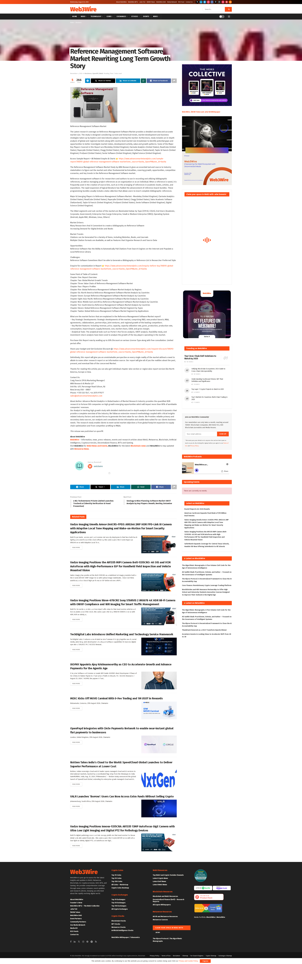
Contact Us (189, 2)
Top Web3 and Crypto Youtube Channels (168, 875)
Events (146, 16)
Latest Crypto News (160, 878)
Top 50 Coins (116, 878)
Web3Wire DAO (161, 2)
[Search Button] (228, 9)
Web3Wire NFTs (133, 2)
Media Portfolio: (200, 917)
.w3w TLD (142, 2)
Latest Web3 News (160, 885)
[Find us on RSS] (230, 2)
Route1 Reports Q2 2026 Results (197, 509)
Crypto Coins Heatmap (120, 888)
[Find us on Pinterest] (222, 2)
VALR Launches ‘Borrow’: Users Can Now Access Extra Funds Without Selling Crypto (122, 796)
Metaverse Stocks (118, 927)
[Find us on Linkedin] (75, 941)
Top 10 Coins (116, 875)
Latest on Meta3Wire (195, 603)
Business (79, 22)
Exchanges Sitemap (225, 956)
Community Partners (78, 922)
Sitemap (185, 956)
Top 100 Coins (116, 881)
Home (74, 16)
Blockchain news (138, 446)
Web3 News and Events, (97, 446)
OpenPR (95, 73)
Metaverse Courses (160, 920)
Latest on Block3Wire (195, 558)
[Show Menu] (229, 16)
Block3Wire (210, 917)
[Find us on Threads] (215, 2)
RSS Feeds (74, 931)
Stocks (134, 16)
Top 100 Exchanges (118, 906)
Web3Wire (83, 9)
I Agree (205, 961)
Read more (77, 547)
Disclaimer (176, 956)
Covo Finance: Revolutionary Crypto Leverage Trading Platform (206, 585)
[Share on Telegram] (87, 80)
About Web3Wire (121, 2)
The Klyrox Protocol (160, 939)
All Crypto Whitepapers (162, 905)
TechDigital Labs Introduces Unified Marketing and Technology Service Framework (121, 634)
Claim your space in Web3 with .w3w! (169, 928)
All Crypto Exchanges (119, 909)
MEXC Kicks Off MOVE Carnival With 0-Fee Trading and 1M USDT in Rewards (116, 698)
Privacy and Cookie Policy (188, 961)
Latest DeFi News (159, 881)
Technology (96, 16)
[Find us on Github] (219, 2)
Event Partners (76, 919)
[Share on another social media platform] (174, 80)
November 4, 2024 (76, 73)
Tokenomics (135, 937)
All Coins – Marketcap (119, 885)
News (155, 16)
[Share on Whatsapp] (143, 80)
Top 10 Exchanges (118, 900)
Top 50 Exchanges (118, 903)
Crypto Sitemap (211, 956)
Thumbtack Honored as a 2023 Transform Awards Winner (204, 630)
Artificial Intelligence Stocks (122, 930)
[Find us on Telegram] (204, 2)
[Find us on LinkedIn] (201, 2)
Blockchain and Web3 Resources (165, 896)
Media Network (172, 2)
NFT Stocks (115, 924)
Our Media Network (77, 925)
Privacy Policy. (194, 446)
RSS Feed (181, 2)
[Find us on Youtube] (226, 2)
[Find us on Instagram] (208, 2)
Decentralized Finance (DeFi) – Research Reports (168, 901)
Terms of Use (166, 956)
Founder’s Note (76, 903)
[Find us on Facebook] (212, 2)
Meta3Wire (221, 917)
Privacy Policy (154, 956)
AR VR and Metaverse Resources (165, 917)
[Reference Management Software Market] (93, 104)
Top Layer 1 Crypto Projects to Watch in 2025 (207, 389)
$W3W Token (151, 2)
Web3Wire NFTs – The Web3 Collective (84, 906)
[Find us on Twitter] (197, 2)
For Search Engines (196, 956)
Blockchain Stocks (118, 921)
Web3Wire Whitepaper (120, 937)
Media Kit (74, 928)
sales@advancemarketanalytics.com (86, 396)
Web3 (83, 16)
